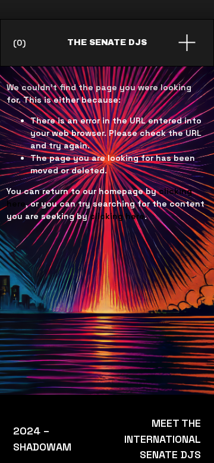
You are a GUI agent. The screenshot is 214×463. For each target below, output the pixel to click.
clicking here (117, 216)
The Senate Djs (106, 42)
